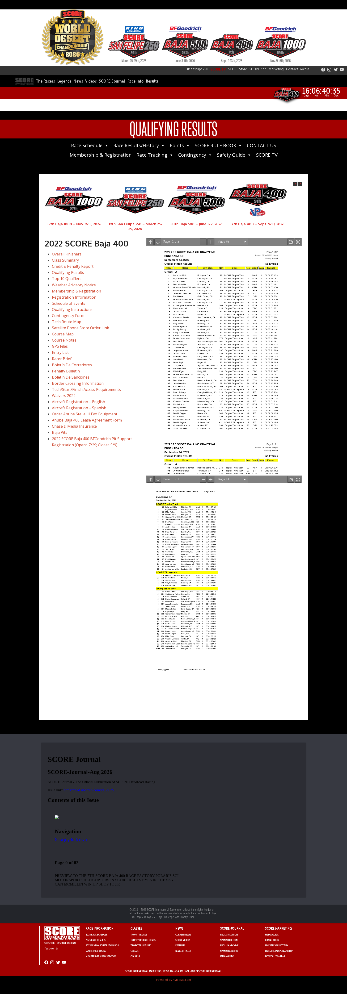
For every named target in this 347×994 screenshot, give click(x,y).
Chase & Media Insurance (74, 426)
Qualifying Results (68, 272)
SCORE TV (267, 155)
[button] (45, 80)
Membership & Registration (101, 155)
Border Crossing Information (78, 383)
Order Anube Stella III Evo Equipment (84, 414)
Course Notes (64, 340)
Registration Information (74, 297)
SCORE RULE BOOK (215, 145)
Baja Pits (59, 432)
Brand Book (272, 940)
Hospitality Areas (275, 956)
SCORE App (258, 69)
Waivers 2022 (64, 395)
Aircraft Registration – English (78, 401)
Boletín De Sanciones (70, 377)
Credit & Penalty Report (72, 266)
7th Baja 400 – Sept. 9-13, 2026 (257, 224)
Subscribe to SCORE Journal (60, 943)
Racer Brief (62, 358)
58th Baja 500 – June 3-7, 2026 (196, 224)
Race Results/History (136, 145)
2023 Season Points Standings (102, 945)
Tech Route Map (66, 321)
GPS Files (60, 346)
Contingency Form (68, 315)
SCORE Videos (182, 940)
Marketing (276, 69)
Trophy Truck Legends (143, 940)
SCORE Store (237, 69)
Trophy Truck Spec (141, 945)
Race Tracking (151, 155)
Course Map (63, 334)
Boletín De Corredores (72, 365)
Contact (292, 69)
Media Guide (227, 956)
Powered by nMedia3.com (173, 980)
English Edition (229, 934)
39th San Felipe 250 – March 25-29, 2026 (135, 226)
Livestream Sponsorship (278, 950)
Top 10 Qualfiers (66, 278)
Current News (183, 934)
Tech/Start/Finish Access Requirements (86, 389)
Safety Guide (231, 155)
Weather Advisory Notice (74, 285)
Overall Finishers (66, 254)
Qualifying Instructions (72, 309)
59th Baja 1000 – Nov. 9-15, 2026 (74, 224)
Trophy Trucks (139, 934)
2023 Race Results (96, 940)
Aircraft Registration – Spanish (79, 407)
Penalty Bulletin (66, 371)
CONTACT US (261, 145)
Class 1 (135, 950)
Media (304, 69)
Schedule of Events (68, 303)
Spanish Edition (228, 940)
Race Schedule (86, 145)
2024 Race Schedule (96, 934)
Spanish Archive (229, 950)
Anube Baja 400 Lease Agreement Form (87, 420)
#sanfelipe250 (197, 69)
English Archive (229, 945)
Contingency (192, 155)
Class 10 (135, 956)
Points (177, 145)
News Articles (183, 950)
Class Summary (65, 260)
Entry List (60, 352)
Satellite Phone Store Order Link (80, 327)
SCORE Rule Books (96, 950)
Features (180, 945)
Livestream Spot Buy (276, 945)
